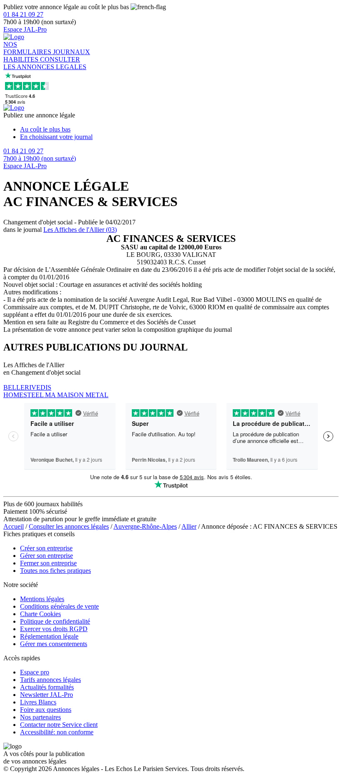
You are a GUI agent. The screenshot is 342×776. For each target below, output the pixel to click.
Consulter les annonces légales (69, 526)
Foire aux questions (45, 709)
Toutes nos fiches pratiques (55, 570)
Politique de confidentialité (55, 621)
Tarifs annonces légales (50, 679)
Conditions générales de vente (59, 606)
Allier (188, 526)
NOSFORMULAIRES (28, 48)
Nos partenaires (40, 717)
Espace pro (34, 672)
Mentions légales (42, 598)
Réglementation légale (49, 636)
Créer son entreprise (46, 548)
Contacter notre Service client (59, 724)
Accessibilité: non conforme (56, 732)
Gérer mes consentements (53, 643)
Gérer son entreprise (46, 555)
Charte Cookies (40, 613)
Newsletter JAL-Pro (46, 694)
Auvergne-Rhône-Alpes (145, 526)
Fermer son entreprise (48, 563)
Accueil (13, 526)
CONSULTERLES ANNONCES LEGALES (44, 63)
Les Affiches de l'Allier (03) (80, 229)
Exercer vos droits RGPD (54, 628)
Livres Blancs (38, 702)
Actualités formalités (47, 687)
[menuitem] (179, 129)
